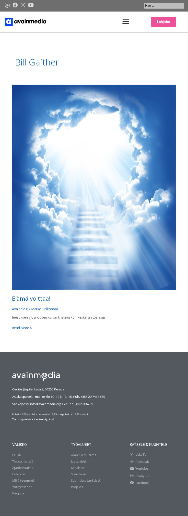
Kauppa (18, 493)
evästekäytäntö (45, 419)
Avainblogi (20, 309)
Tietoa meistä (22, 461)
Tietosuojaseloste (22, 419)
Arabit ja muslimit (83, 455)
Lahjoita (18, 474)
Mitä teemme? (23, 480)
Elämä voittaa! (31, 298)
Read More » (22, 327)
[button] (125, 21)
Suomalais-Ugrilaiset (85, 480)
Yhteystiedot (22, 487)
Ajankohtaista (23, 467)
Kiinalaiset (78, 467)
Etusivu (18, 455)
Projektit (77, 487)
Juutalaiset (78, 461)
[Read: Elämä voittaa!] (94, 186)
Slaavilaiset (79, 474)
